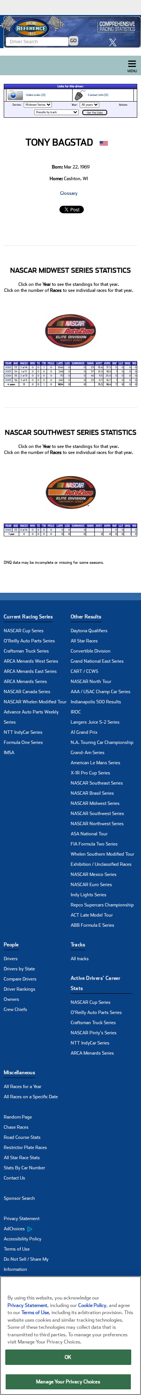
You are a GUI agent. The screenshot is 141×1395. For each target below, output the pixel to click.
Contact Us (14, 1178)
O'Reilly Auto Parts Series (29, 641)
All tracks (80, 958)
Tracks (78, 944)
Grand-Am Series (88, 752)
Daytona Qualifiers (89, 630)
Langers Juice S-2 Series (95, 722)
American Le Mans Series (95, 762)
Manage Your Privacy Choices (68, 1381)
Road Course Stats (22, 1137)
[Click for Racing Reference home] (70, 31)
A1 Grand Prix (84, 732)
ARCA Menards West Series (31, 661)
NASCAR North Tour (91, 681)
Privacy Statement (21, 1218)
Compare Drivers (20, 979)
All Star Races (84, 641)
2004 (8, 375)
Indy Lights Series (88, 894)
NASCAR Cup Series (24, 630)
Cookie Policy (92, 1305)
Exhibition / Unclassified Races (101, 864)
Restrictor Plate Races (25, 1147)
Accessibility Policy (22, 1239)
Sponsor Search (19, 1198)
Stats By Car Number (24, 1167)
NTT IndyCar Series (23, 732)
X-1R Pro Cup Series (90, 773)
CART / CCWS (84, 671)
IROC (76, 712)
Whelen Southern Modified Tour (102, 854)
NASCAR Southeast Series (97, 783)
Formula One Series (23, 742)
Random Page (18, 1117)
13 (24, 384)
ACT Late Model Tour (92, 915)
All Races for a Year (22, 1086)
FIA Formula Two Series (94, 844)
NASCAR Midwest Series (95, 803)
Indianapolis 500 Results (96, 701)
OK (68, 1357)
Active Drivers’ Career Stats (96, 983)
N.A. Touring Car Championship (102, 742)
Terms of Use (17, 1249)
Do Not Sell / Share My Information (26, 1264)
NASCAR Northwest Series (97, 823)
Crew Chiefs (15, 1009)
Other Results (86, 616)
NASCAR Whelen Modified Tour (35, 701)
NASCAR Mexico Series (94, 874)
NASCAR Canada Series (27, 691)
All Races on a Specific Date (31, 1096)
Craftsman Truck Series (26, 651)
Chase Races (16, 1127)
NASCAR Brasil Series (92, 793)
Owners (11, 999)
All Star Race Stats (22, 1157)
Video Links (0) (34, 95)
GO (73, 40)
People (11, 944)
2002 (8, 367)
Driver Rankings (19, 989)
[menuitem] (37, 1229)
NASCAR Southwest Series (97, 813)
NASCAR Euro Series (91, 884)
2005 (8, 380)
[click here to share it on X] (114, 42)
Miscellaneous (19, 1072)
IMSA (9, 752)
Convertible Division (91, 651)
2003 (8, 371)
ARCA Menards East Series (30, 671)
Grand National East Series (97, 661)
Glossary (68, 193)
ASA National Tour (89, 833)
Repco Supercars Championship (102, 905)
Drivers (11, 958)
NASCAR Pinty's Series (94, 1032)
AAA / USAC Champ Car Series (100, 691)
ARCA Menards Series (25, 681)
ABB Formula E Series (92, 925)
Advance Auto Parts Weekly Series (31, 717)
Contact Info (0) (97, 95)
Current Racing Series (28, 616)
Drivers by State (19, 968)
